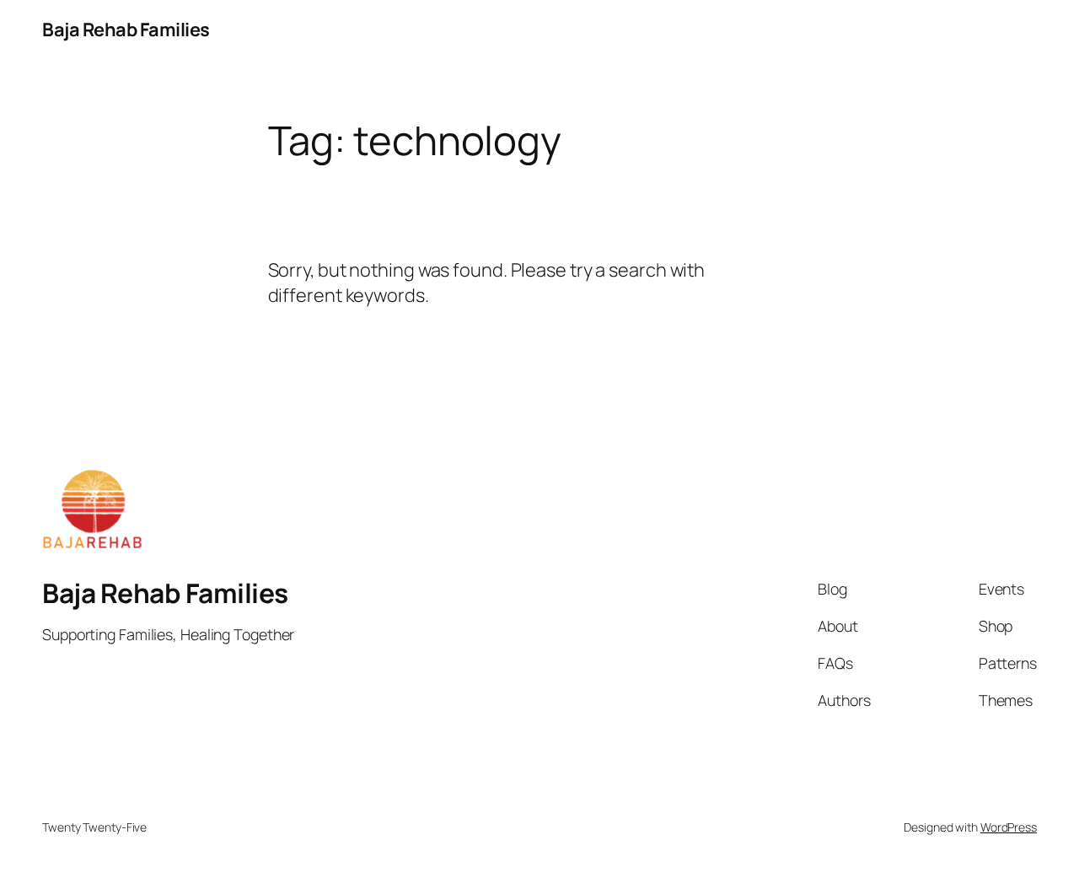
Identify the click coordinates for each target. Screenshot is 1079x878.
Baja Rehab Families (126, 29)
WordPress (1008, 827)
